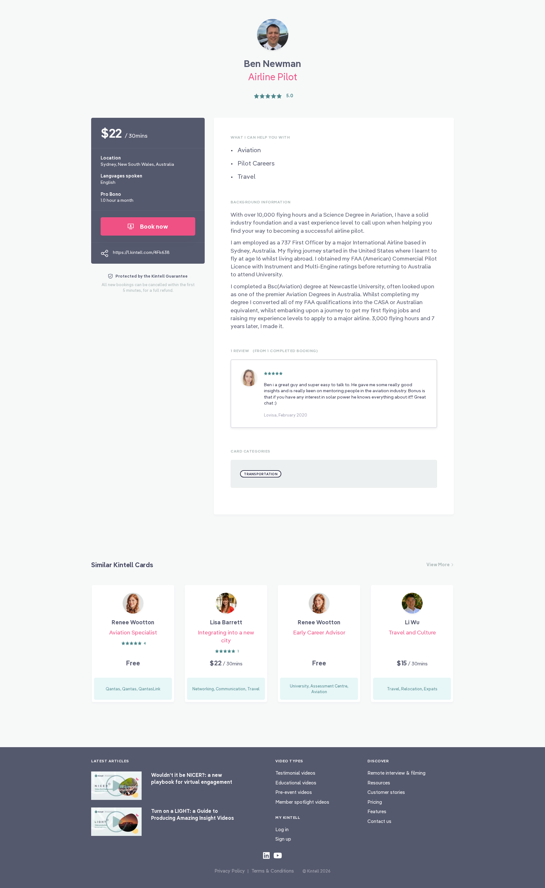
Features (376, 811)
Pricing (374, 802)
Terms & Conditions (272, 871)
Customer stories (386, 792)
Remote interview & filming (396, 773)
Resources (378, 783)
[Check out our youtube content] (277, 855)
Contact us (379, 821)
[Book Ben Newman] (272, 37)
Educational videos (295, 783)
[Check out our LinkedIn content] (266, 855)
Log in (282, 829)
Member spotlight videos (302, 802)
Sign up (283, 839)
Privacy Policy (229, 871)
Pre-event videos (293, 792)
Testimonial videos (295, 773)
